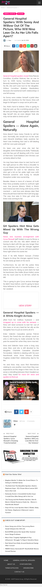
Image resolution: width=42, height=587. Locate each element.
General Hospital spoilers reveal (16, 76)
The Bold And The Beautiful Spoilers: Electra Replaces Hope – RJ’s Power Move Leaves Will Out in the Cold (21, 488)
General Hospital (9, 13)
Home (6, 560)
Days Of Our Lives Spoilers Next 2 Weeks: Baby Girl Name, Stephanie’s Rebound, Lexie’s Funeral (22, 510)
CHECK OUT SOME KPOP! (15, 520)
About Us (11, 564)
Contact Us (19, 572)
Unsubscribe (28, 568)
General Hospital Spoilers (24, 560)
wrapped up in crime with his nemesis (19, 322)
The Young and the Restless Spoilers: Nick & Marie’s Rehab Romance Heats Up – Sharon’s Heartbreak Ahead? (21, 502)
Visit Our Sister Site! (13, 474)
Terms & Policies (11, 568)
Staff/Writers (26, 564)
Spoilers (21, 13)
